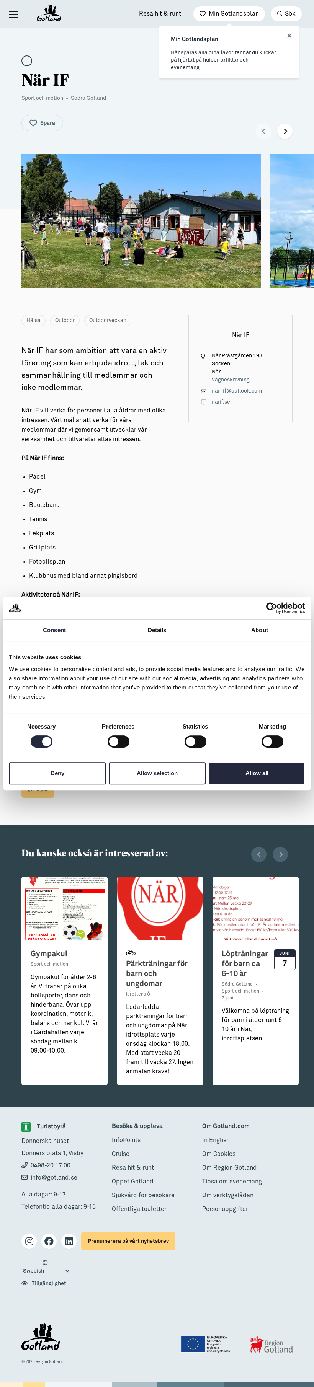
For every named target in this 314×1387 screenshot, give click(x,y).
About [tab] (259, 630)
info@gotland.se (54, 1178)
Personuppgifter (225, 1209)
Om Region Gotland (229, 1168)
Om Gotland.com (226, 1126)
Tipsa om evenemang (232, 1181)
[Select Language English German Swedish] (45, 1267)
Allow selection (157, 773)
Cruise (120, 1154)
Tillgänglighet (48, 1283)
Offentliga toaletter (139, 1209)
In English (216, 1140)
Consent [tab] (54, 630)
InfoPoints (126, 1140)
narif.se (221, 402)
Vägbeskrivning (231, 380)
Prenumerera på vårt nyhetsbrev (128, 1241)
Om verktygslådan (227, 1195)
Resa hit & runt (160, 14)
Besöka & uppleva (137, 1126)
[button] (263, 131)
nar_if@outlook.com (237, 391)
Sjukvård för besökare (143, 1195)
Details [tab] (157, 630)
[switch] (118, 741)
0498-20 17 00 (50, 1165)
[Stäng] (289, 36)
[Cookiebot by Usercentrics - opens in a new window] (271, 608)
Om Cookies (219, 1154)
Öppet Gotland (133, 1181)
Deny (57, 773)
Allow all (256, 773)
